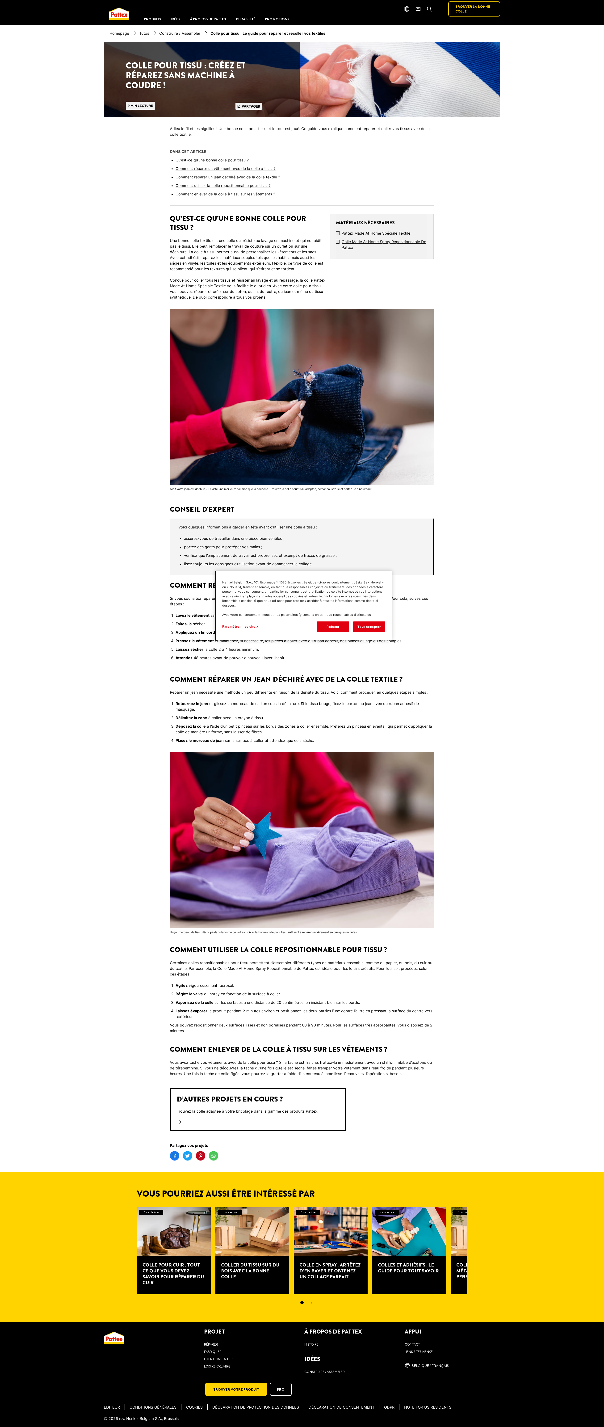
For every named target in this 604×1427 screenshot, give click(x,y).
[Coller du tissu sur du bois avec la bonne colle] (252, 1250)
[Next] (475, 1250)
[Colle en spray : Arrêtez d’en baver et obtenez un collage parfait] (331, 1250)
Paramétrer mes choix (240, 626)
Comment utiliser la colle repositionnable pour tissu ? (223, 185)
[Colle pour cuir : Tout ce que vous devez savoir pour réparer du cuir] (174, 1250)
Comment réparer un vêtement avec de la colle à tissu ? (226, 168)
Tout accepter (369, 627)
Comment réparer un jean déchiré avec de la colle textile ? (228, 177)
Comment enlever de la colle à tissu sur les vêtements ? (225, 194)
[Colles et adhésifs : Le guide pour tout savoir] (409, 1250)
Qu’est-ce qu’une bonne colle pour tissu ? (212, 160)
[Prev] (128, 1250)
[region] (303, 605)
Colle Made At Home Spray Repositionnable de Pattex (384, 244)
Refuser (333, 627)
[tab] (302, 1302)
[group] (302, 547)
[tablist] (302, 1302)
